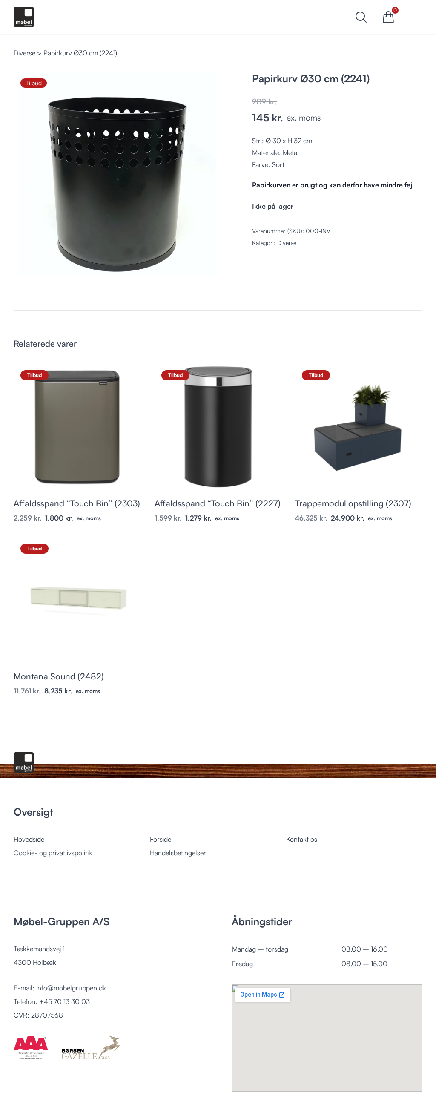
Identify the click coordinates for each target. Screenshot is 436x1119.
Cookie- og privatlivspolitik (53, 853)
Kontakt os (301, 839)
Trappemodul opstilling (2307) (353, 503)
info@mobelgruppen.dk (71, 988)
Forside (160, 839)
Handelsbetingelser (178, 853)
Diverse (24, 53)
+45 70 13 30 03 (64, 1001)
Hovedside (29, 839)
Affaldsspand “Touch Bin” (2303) (77, 503)
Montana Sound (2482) (59, 676)
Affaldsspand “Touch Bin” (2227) (218, 503)
